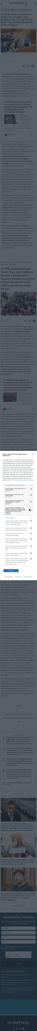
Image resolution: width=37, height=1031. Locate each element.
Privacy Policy (28, 576)
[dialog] (18, 515)
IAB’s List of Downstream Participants (20, 480)
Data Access (18, 576)
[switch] (30, 489)
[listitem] (18, 485)
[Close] (33, 454)
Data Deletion (8, 576)
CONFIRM (11, 570)
